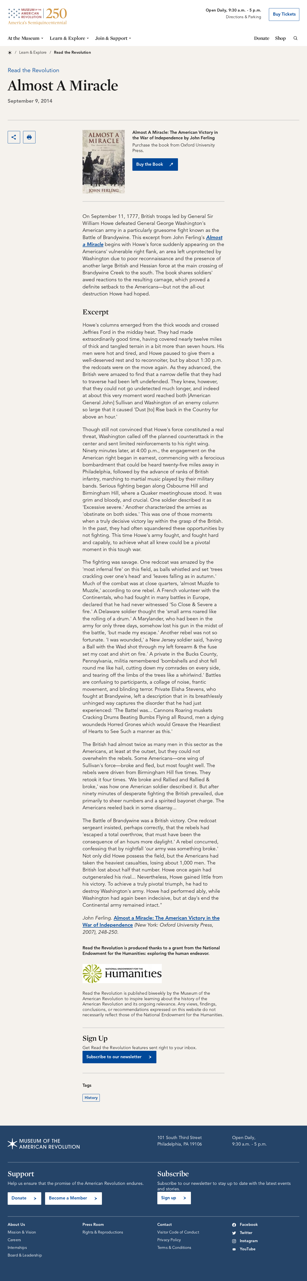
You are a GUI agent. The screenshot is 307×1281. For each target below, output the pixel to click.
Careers (14, 1240)
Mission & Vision (22, 1232)
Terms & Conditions (174, 1248)
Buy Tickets (284, 14)
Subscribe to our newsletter (114, 1057)
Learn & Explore (67, 38)
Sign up (168, 1198)
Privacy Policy (169, 1240)
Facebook (249, 1225)
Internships (17, 1248)
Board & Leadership (25, 1255)
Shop (280, 38)
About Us (16, 1225)
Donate (261, 38)
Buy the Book (149, 164)
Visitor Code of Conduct (178, 1232)
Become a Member (68, 1198)
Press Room (93, 1225)
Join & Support (111, 38)
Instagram (249, 1241)
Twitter (246, 1233)
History (91, 1098)
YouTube (247, 1249)
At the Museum (24, 38)
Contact (164, 1225)
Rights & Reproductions (103, 1232)
